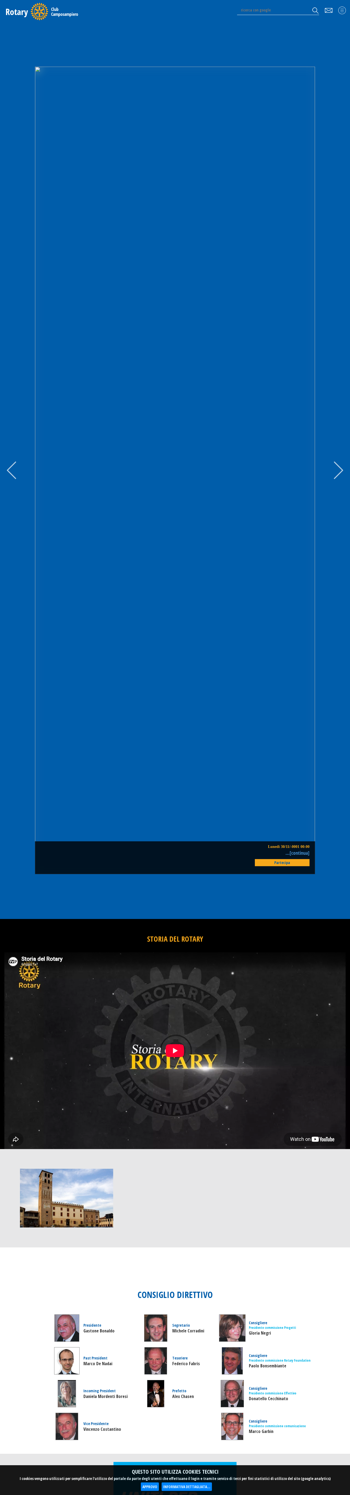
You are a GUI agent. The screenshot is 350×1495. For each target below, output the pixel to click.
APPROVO (149, 1486)
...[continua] (297, 852)
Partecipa (282, 862)
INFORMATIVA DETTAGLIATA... (186, 1486)
